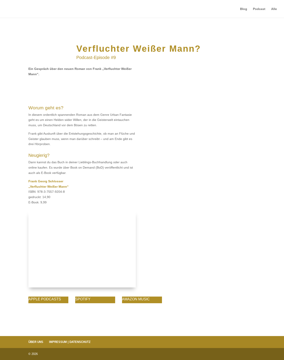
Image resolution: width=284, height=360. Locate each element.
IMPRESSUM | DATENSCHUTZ (70, 342)
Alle (274, 9)
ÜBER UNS (35, 342)
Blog (243, 9)
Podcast (259, 9)
